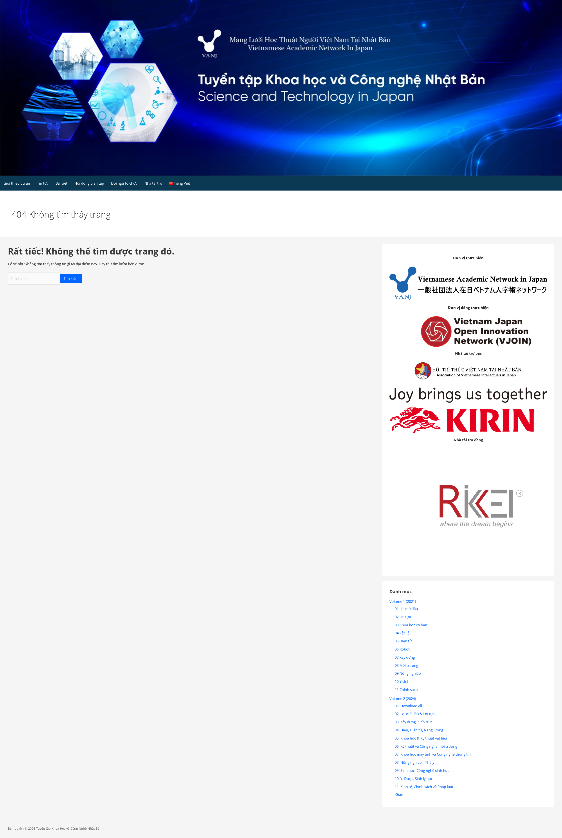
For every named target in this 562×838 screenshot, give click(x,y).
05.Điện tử (403, 641)
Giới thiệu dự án (17, 183)
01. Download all (408, 705)
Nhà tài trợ (153, 183)
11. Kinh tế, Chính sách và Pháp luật (424, 786)
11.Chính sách (406, 689)
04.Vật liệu (403, 633)
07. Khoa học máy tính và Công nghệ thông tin (433, 754)
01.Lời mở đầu (406, 608)
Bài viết (61, 183)
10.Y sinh (402, 681)
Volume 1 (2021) (402, 601)
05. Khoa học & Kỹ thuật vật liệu (421, 738)
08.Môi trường (406, 665)
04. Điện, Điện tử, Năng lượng (419, 730)
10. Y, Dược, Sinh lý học (414, 778)
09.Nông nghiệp (408, 673)
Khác (399, 794)
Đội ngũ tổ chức (124, 183)
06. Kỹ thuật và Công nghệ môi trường (426, 746)
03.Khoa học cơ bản (411, 625)
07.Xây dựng (405, 657)
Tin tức (43, 183)
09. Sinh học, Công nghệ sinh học (422, 770)
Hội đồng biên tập (89, 183)
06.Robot (402, 649)
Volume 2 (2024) (402, 698)
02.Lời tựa (403, 616)
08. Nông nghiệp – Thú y (414, 762)
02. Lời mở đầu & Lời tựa (415, 713)
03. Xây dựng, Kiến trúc (413, 722)
